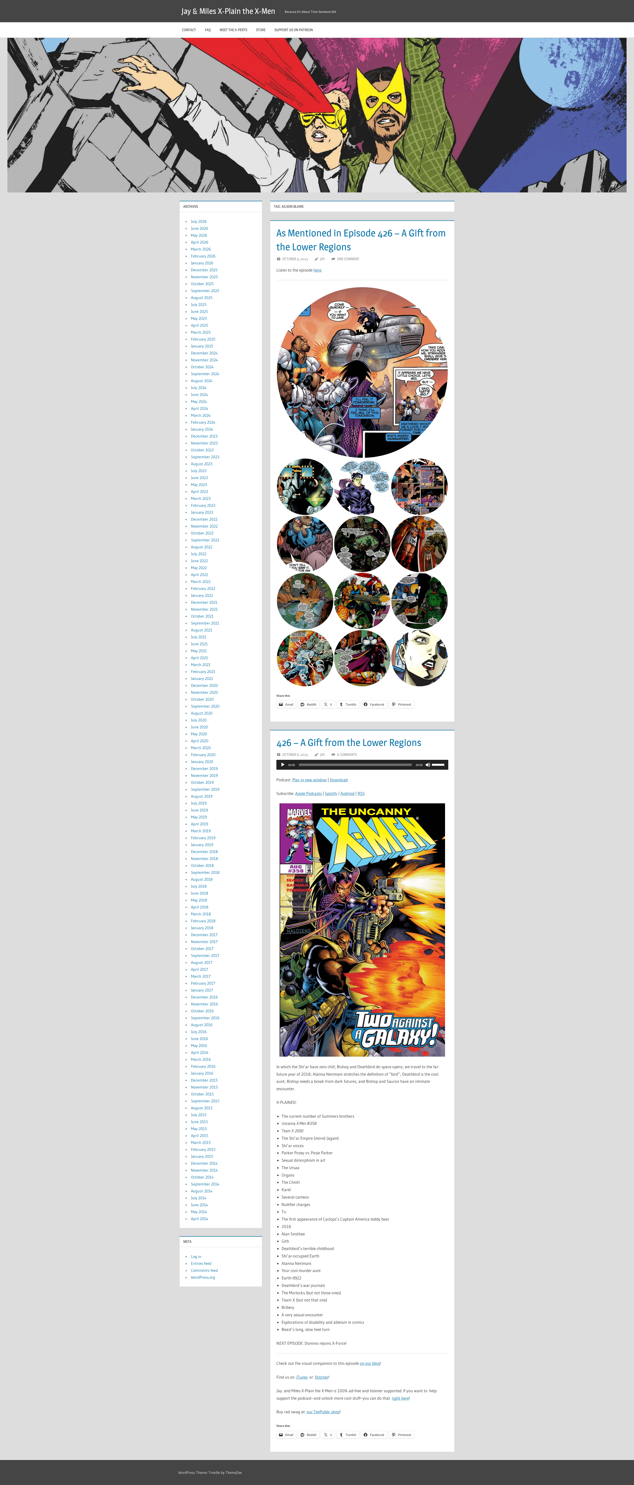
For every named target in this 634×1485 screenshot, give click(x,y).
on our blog (370, 1363)
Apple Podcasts (308, 793)
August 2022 (201, 546)
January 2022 (202, 595)
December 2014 (204, 1163)
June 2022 (199, 560)
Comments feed (204, 1270)
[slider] (439, 764)
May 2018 (199, 900)
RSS (361, 793)
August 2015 (201, 1107)
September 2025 (205, 290)
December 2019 (204, 768)
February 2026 (203, 256)
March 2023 (201, 498)
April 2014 (199, 1218)
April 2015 (199, 1135)
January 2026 (202, 262)
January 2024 (202, 429)
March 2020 (201, 747)
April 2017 (199, 969)
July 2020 (199, 720)
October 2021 (202, 616)
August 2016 (201, 1024)
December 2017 (204, 934)
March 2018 (201, 913)
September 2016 (205, 1017)
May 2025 (199, 318)
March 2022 (201, 581)
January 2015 (202, 1156)
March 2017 (201, 976)
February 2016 (203, 1066)
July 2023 (198, 470)
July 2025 (199, 304)
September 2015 (205, 1100)
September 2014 (205, 1184)
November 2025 (204, 276)
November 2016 (204, 1003)
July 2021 (198, 636)
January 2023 (202, 512)
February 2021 (203, 671)
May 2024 (199, 401)
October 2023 (202, 449)
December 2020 (204, 685)
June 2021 (199, 643)
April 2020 (199, 740)
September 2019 (205, 789)
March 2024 (201, 415)
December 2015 (204, 1080)
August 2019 (201, 796)
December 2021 (204, 602)
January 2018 (202, 927)
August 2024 (201, 380)
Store (260, 29)
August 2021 (201, 629)
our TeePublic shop (323, 1411)
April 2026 (199, 242)
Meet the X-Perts (233, 29)
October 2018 (202, 865)
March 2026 (201, 249)
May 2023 (199, 484)
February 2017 (203, 983)
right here (400, 1398)
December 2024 (204, 352)
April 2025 (199, 325)
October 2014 (202, 1177)
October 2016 (202, 1010)
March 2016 (201, 1059)
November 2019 (204, 775)
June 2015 (199, 1121)
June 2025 (199, 311)
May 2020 (199, 733)
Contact (189, 29)
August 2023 (201, 463)
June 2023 (199, 477)
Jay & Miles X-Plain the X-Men (228, 11)
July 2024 (199, 387)
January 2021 (202, 678)
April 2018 (199, 907)
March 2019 (201, 830)
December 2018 (204, 851)
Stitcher (321, 1377)
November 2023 (204, 443)
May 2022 (199, 567)
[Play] (282, 764)
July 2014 (199, 1197)
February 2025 (203, 339)
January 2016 (202, 1073)
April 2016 (199, 1052)
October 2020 (202, 699)
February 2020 (203, 754)
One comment (348, 258)
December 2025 (204, 269)
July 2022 (198, 553)
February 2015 (203, 1149)
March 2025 (201, 332)
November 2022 (204, 526)
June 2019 (199, 810)
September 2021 (205, 623)
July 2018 (199, 886)
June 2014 (199, 1204)
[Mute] (427, 764)
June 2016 (199, 1038)
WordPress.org (203, 1277)
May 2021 (199, 650)
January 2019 (202, 844)
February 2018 (203, 920)
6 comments (347, 754)
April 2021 (199, 657)
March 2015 (201, 1142)
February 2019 (203, 837)
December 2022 (204, 519)
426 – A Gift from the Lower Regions (348, 742)
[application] (362, 765)
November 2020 (204, 692)
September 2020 (205, 706)
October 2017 (202, 948)
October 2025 (202, 283)
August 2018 (201, 879)
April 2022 (199, 574)
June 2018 (199, 893)
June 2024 (199, 394)
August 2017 (201, 962)
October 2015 (202, 1093)
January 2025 (202, 346)
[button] (362, 372)
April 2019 (199, 823)
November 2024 (204, 359)
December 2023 (204, 436)
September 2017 (205, 955)
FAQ (208, 29)
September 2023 (205, 456)
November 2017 (204, 941)
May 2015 (199, 1128)
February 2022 (203, 588)
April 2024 (199, 408)
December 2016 (204, 997)
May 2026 (199, 235)
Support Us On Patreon (293, 29)
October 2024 (202, 366)
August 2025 (201, 297)
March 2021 (201, 664)
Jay (322, 258)
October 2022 (202, 533)
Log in (196, 1256)
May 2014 (199, 1211)
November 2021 (204, 609)
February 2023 (203, 505)
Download (339, 779)
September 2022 (205, 539)
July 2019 (199, 803)
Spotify (331, 793)
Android (347, 793)
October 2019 (202, 782)
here (317, 270)
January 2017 (202, 990)
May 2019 (199, 816)
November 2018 (204, 858)
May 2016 (199, 1045)
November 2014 (204, 1170)
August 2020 (201, 713)
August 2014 (201, 1190)
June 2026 (199, 228)
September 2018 (205, 872)
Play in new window (309, 779)
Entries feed (201, 1263)
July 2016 (199, 1031)
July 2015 (199, 1114)
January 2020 (202, 761)
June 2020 (199, 726)
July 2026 (199, 221)
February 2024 (203, 422)
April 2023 (199, 491)
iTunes (302, 1377)
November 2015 (204, 1087)
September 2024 (205, 373)
